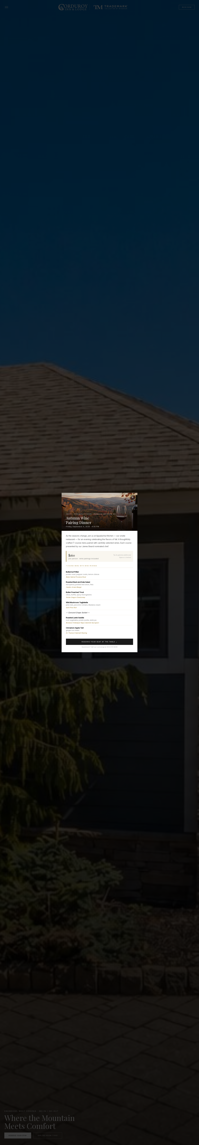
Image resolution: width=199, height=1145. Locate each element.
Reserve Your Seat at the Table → (99, 642)
